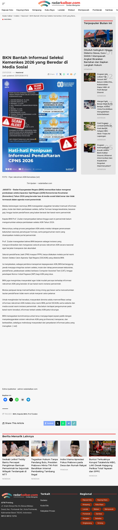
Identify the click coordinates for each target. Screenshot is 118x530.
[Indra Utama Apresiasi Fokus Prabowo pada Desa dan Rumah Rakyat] (73, 449)
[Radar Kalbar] (59, 3)
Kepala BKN (22, 414)
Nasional (8, 19)
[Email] (71, 74)
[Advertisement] (39, 38)
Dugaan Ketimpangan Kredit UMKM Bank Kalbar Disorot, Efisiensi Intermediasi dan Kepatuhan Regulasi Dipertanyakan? (104, 155)
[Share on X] (60, 74)
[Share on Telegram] (67, 74)
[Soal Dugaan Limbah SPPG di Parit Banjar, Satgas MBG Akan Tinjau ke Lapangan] (89, 126)
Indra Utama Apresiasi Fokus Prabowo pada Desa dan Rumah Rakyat (73, 462)
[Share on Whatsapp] (64, 74)
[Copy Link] (74, 74)
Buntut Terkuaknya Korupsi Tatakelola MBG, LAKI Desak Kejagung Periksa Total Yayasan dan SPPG (102, 465)
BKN (14, 414)
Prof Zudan (33, 414)
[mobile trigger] (4, 4)
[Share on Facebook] (57, 74)
